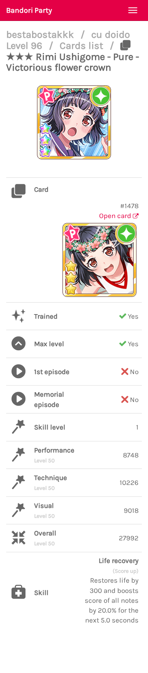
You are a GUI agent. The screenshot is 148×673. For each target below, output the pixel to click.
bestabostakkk (41, 34)
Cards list (83, 45)
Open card (116, 215)
